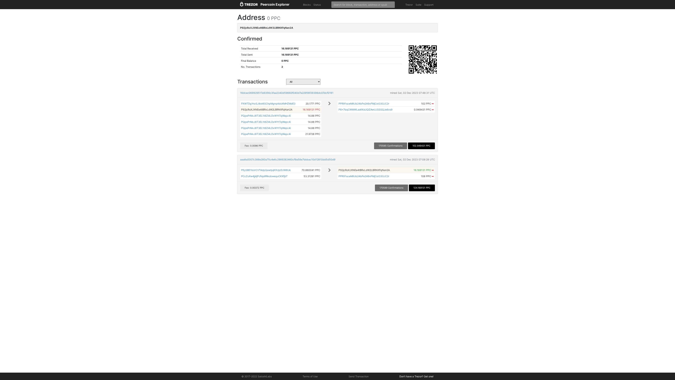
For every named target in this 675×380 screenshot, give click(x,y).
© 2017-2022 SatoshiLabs (257, 376)
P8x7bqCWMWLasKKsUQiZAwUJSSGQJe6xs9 (366, 109)
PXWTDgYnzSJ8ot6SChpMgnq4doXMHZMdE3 (268, 103)
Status (317, 4)
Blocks (307, 4)
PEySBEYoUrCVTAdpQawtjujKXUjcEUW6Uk (266, 170)
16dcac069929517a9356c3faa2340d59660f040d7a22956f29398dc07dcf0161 (286, 92)
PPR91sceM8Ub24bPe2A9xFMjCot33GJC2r (364, 103)
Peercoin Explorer (275, 4)
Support (428, 4)
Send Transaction (359, 376)
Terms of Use (310, 376)
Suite (418, 4)
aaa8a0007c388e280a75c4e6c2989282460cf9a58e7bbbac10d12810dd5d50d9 (287, 159)
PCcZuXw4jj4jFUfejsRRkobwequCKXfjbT (264, 176)
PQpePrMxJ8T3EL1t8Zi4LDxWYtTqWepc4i (266, 115)
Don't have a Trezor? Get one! (416, 376)
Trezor (409, 4)
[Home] (249, 5)
